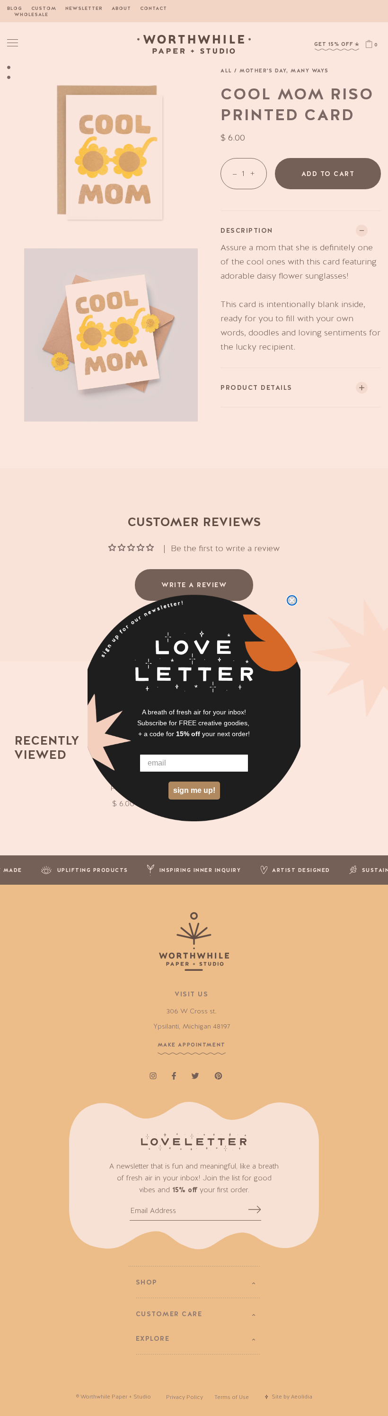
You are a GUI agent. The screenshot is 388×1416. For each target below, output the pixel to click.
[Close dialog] (292, 600)
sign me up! (194, 790)
